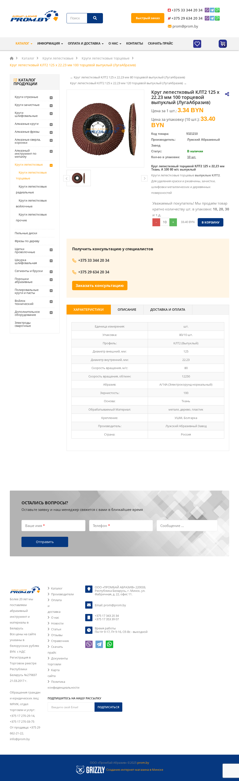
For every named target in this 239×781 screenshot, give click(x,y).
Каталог (57, 588)
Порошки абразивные (23, 280)
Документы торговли (58, 661)
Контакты (134, 43)
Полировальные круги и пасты (27, 291)
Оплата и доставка (55, 606)
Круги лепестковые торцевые (31, 175)
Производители (62, 594)
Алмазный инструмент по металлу (25, 153)
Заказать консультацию (100, 285)
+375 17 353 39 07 (107, 619)
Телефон (101, 525)
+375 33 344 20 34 (187, 10)
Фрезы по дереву (27, 241)
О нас (55, 617)
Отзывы (57, 635)
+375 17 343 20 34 (107, 616)
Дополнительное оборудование (27, 313)
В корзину (210, 222)
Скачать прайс (160, 43)
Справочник (60, 641)
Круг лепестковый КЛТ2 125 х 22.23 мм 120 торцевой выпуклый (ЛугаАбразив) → (128, 83)
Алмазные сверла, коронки (28, 141)
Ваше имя (35, 525)
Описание (127, 309)
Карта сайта (54, 673)
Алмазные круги (27, 124)
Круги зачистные (27, 105)
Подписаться (108, 707)
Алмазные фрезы (27, 131)
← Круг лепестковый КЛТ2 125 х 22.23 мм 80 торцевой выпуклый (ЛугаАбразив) (127, 77)
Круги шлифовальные (26, 114)
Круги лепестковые (29, 164)
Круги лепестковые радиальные (31, 189)
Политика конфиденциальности (63, 685)
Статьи (56, 629)
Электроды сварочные (23, 324)
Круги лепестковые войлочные (31, 203)
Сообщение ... (172, 525)
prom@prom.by (185, 26)
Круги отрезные (26, 97)
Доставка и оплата (167, 309)
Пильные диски (26, 233)
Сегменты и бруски (29, 271)
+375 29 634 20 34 (187, 18)
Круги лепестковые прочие (31, 217)
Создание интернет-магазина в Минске (134, 769)
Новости (57, 623)
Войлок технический (24, 302)
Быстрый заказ (148, 18)
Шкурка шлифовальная (26, 261)
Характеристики (89, 309)
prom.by (143, 762)
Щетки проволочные (25, 250)
